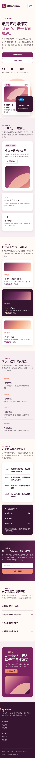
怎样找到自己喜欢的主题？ (17, 614)
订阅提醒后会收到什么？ (17, 631)
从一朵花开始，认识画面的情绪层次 (20, 495)
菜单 (30, 6)
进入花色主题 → (8, 284)
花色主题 (4, 728)
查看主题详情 (11, 161)
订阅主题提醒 (17, 571)
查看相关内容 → (8, 313)
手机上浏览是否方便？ (17, 623)
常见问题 (4, 737)
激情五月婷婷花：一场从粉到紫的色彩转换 (20, 470)
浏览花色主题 (17, 60)
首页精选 (4, 725)
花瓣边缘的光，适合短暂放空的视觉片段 (20, 478)
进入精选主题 (17, 54)
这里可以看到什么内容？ (17, 606)
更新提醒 (4, 740)
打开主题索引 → (8, 342)
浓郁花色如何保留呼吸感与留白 (20, 487)
